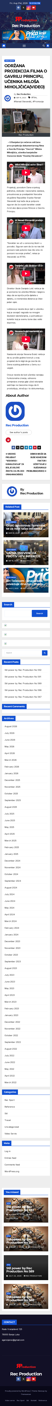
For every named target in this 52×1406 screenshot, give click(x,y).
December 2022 (12, 1022)
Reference (10, 1106)
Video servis (10, 1400)
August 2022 (11, 1049)
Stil (6, 1113)
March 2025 (10, 840)
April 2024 (10, 914)
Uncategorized (12, 1127)
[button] (44, 45)
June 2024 (10, 901)
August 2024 (11, 887)
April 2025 (10, 834)
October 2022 (11, 1035)
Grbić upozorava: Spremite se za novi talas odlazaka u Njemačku (25, 529)
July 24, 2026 (15, 1276)
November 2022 (12, 1028)
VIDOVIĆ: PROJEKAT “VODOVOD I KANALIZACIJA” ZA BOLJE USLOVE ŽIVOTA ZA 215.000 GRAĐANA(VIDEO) (15, 464)
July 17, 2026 (15, 1305)
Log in (7, 1151)
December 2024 (12, 860)
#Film (34, 97)
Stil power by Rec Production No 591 (23, 676)
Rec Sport (10, 1100)
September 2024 (13, 881)
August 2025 (11, 807)
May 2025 (9, 827)
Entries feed (10, 1158)
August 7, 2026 (16, 1247)
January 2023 (11, 1015)
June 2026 (10, 740)
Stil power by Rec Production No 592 (23, 670)
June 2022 (10, 1062)
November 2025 (12, 787)
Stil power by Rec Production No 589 (23, 683)
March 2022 (10, 1082)
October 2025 (11, 793)
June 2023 (10, 981)
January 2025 (11, 854)
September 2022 (13, 1042)
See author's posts (19, 432)
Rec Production (26, 25)
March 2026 (11, 760)
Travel (8, 1120)
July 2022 (9, 1055)
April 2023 (10, 995)
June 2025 (10, 820)
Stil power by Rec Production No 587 (23, 697)
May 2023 (9, 988)
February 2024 (12, 928)
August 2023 (11, 968)
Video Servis (9, 60)
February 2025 (12, 847)
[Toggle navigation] (24, 46)
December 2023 (12, 941)
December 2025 (12, 780)
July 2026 (9, 733)
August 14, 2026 (17, 1214)
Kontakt (34, 1400)
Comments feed (12, 1164)
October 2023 (11, 955)
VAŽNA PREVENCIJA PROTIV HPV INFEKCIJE (23, 554)
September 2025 (13, 800)
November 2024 (13, 867)
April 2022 (10, 1075)
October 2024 (11, 874)
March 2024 (11, 921)
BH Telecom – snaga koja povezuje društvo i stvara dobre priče (24, 584)
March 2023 (10, 1002)
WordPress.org (12, 1171)
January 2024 (11, 934)
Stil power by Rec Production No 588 (23, 690)
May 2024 (10, 907)
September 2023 (13, 961)
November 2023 (12, 948)
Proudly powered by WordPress (18, 1391)
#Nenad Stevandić (22, 101)
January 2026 (11, 773)
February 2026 (12, 766)
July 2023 (9, 975)
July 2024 (10, 894)
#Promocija (38, 101)
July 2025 (9, 813)
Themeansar (26, 1394)
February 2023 (12, 1008)
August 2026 (11, 726)
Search (8, 604)
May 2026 (9, 746)
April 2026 (10, 753)
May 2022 (9, 1069)
